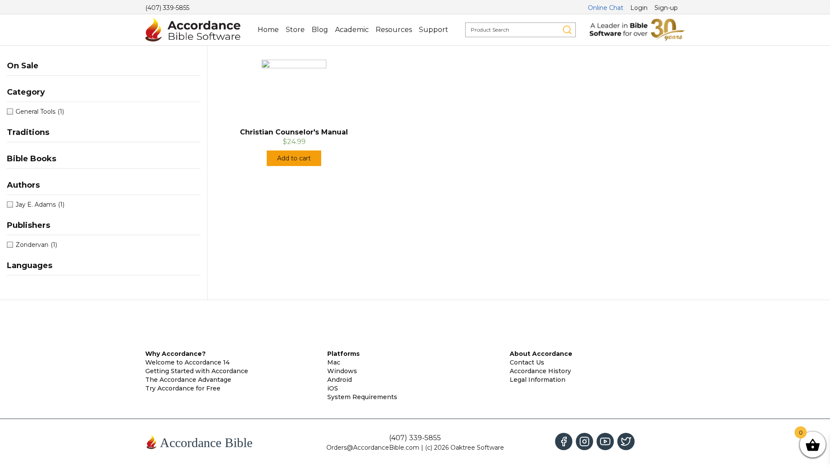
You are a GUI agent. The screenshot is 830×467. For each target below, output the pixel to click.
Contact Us (527, 362)
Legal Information (537, 380)
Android (339, 380)
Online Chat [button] (605, 8)
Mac (333, 362)
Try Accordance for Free (182, 388)
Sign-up (666, 8)
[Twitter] (626, 441)
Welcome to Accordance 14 (187, 362)
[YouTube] (605, 441)
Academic (352, 30)
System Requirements (362, 397)
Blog (320, 30)
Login (639, 8)
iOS (332, 388)
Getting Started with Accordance (196, 371)
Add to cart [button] (294, 158)
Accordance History (540, 371)
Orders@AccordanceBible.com (372, 447)
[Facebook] (563, 441)
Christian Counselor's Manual (294, 132)
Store (295, 30)
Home (268, 30)
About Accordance (541, 354)
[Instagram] (584, 441)
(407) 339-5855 (167, 8)
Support (433, 30)
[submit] (567, 30)
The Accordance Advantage (188, 380)
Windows (342, 371)
